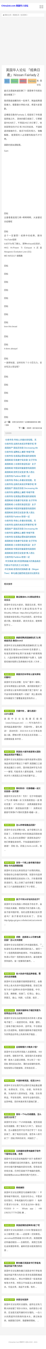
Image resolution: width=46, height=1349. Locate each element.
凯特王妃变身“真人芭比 (23, 472)
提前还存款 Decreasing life (25, 448)
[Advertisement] (23, 41)
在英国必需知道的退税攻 (24, 456)
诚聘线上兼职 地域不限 (23, 452)
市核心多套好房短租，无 (25, 440)
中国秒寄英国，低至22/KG (28, 1081)
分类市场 (9, 440)
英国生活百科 (9, 597)
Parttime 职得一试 (21, 476)
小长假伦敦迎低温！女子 (24, 464)
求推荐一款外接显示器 (34, 428)
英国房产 (9, 448)
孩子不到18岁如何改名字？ (28, 899)
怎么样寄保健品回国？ (26, 825)
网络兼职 (20, 1188)
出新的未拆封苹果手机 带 (24, 444)
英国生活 (16, 15)
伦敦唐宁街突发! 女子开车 (25, 460)
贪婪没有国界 (22, 1300)
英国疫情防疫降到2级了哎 (28, 1225)
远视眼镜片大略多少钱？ (27, 1047)
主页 (9, 15)
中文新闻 (9, 561)
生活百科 (24, 15)
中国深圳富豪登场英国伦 (24, 468)
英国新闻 (9, 460)
